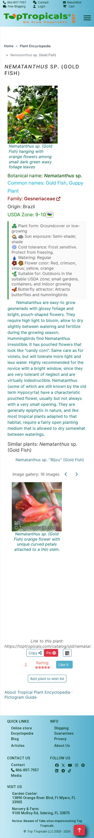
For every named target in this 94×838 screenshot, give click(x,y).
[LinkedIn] (56, 771)
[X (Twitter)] (63, 765)
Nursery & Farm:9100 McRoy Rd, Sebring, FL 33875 (41, 811)
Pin (49, 653)
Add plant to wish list (47, 678)
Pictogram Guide (20, 697)
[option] (47, 554)
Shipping (61, 728)
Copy (33, 653)
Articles (18, 746)
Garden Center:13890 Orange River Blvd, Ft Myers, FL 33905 (44, 798)
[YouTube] (70, 765)
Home (9, 46)
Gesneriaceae (40, 199)
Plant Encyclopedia (35, 46)
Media (16, 776)
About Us (62, 746)
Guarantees (64, 733)
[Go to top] (79, 830)
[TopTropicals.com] (39, 18)
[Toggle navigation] (87, 18)
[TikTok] (69, 771)
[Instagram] (76, 765)
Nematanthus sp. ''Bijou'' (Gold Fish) (50, 459)
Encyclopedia (22, 733)
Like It (63, 664)
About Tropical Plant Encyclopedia (37, 692)
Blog (15, 739)
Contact (18, 765)
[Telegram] (63, 771)
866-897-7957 (27, 770)
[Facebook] (57, 765)
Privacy (60, 739)
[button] (68, 6)
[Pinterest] (83, 765)
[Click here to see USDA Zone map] (49, 214)
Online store (21, 728)
